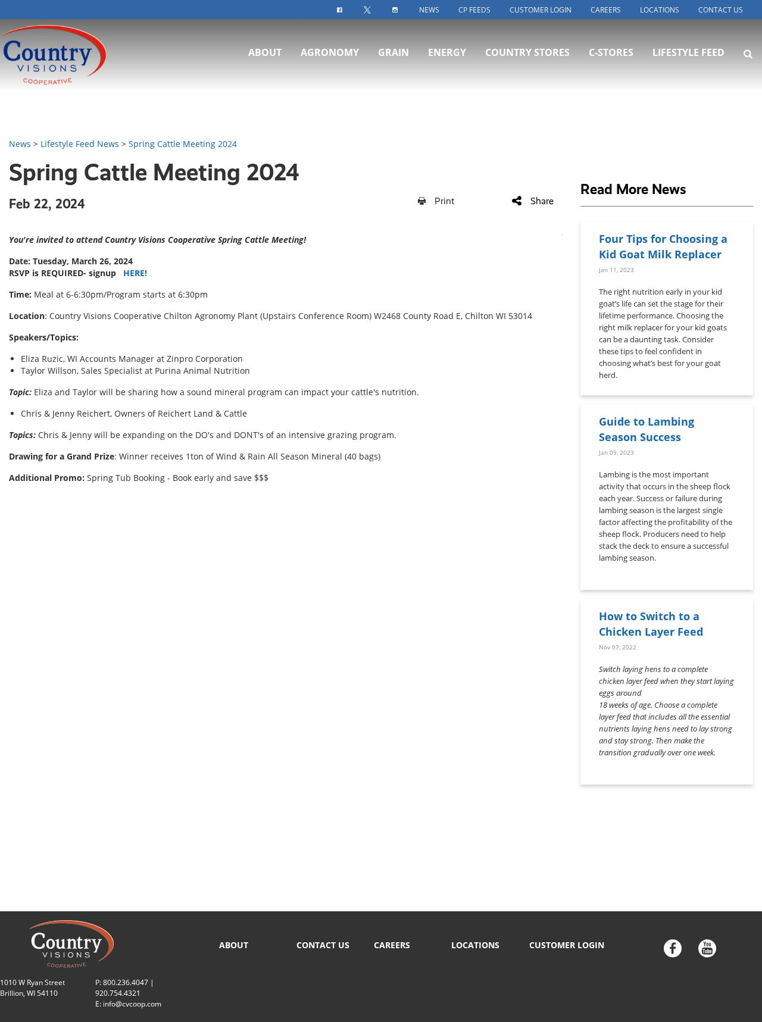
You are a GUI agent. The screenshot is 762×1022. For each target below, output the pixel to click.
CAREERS (392, 945)
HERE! (135, 273)
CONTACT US (322, 945)
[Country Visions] (74, 55)
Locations (659, 10)
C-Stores (611, 52)
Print (444, 201)
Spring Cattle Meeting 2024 (183, 143)
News (429, 10)
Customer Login (541, 10)
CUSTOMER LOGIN (566, 945)
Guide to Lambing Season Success (646, 429)
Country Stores (527, 52)
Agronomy (330, 52)
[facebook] (673, 949)
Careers (606, 10)
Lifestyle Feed (688, 52)
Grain (393, 52)
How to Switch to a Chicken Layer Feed (651, 623)
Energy (447, 52)
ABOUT (233, 945)
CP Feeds (474, 10)
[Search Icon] (748, 53)
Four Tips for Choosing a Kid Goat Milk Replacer (663, 246)
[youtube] (707, 949)
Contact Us (720, 10)
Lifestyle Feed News (79, 143)
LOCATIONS (475, 945)
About (265, 52)
